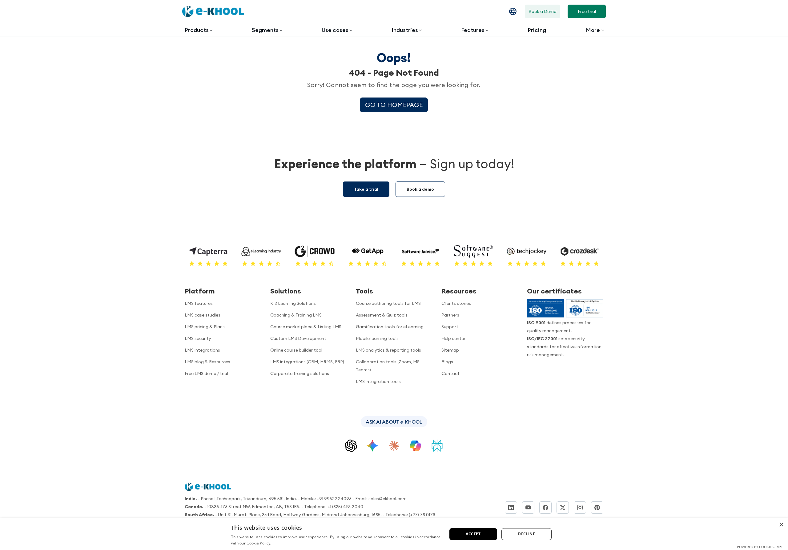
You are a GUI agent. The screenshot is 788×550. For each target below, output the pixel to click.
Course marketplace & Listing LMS (305, 326)
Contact (450, 373)
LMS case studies (202, 315)
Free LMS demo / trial (206, 373)
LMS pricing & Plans (205, 326)
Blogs (447, 362)
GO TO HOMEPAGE (394, 105)
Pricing (537, 30)
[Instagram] (580, 507)
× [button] (781, 525)
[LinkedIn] (511, 507)
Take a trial (366, 189)
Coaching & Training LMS (296, 315)
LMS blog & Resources (207, 362)
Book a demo (420, 189)
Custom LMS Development (298, 338)
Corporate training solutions (299, 373)
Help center (453, 338)
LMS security (198, 338)
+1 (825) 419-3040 (345, 506)
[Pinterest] (597, 507)
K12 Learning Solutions (293, 303)
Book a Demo (543, 11)
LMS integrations (202, 350)
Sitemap (450, 350)
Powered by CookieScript (760, 546)
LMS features (199, 303)
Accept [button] (473, 533)
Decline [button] (526, 533)
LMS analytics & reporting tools (388, 350)
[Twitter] (563, 507)
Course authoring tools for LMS (388, 303)
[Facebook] (545, 507)
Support (449, 326)
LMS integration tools (378, 381)
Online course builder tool (296, 350)
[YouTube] (528, 507)
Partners (450, 315)
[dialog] (394, 534)
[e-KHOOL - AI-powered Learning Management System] (213, 11)
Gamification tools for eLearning (390, 326)
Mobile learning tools (377, 338)
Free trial (587, 11)
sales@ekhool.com (387, 498)
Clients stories (456, 303)
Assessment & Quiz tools (382, 315)
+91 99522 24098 (334, 498)
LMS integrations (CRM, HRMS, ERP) (307, 362)
